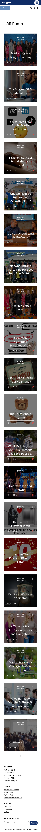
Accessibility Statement (13, 829)
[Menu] (36, 2)
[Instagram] (31, 8)
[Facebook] (34, 8)
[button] (5, 8)
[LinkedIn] (38, 8)
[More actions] (33, 38)
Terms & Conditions (11, 821)
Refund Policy (9, 826)
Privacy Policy (9, 824)
